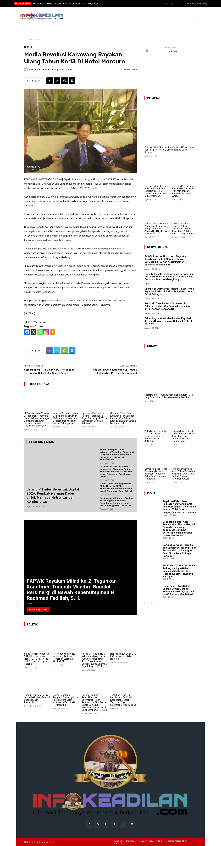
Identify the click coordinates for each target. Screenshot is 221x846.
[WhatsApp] (64, 80)
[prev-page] (146, 334)
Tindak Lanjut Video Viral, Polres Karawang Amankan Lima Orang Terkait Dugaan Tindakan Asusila (183, 474)
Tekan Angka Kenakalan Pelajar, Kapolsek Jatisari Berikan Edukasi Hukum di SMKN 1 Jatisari (168, 321)
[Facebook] (167, 3)
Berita (37, 39)
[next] (121, 3)
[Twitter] (177, 3)
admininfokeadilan (42, 69)
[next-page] (152, 334)
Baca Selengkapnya (38, 609)
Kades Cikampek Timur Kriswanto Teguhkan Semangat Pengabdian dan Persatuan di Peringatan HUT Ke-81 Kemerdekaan (117, 454)
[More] (52, 332)
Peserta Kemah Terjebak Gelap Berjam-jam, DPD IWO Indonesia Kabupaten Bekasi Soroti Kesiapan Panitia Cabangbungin (66, 418)
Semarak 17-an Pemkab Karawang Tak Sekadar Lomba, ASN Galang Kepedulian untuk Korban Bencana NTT (123, 418)
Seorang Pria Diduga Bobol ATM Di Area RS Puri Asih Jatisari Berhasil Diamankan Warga (183, 191)
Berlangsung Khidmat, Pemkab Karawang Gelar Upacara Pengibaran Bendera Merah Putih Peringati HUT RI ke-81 (116, 502)
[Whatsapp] (40, 332)
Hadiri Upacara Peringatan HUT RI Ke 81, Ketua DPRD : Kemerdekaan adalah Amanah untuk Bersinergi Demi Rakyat (117, 487)
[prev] (116, 3)
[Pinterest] (115, 824)
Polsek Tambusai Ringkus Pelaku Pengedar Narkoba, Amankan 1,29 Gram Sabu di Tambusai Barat (184, 228)
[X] (33, 332)
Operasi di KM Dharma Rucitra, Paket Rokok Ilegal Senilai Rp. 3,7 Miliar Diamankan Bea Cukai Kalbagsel (95, 418)
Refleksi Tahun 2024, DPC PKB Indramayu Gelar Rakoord (123, 656)
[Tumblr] (123, 824)
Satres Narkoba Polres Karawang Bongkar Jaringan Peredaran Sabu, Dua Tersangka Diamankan (155, 474)
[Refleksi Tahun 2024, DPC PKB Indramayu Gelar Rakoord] (123, 641)
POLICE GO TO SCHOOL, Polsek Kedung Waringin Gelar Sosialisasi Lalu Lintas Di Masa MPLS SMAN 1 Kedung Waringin (180, 571)
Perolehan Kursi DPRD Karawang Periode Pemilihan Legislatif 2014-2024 (64, 657)
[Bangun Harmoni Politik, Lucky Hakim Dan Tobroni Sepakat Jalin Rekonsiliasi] (37, 682)
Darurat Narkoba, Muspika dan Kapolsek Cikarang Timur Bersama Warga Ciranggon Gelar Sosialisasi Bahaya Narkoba (179, 550)
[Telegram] (72, 80)
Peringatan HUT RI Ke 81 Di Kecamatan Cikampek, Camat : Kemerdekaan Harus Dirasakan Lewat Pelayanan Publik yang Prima (116, 471)
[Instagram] (172, 3)
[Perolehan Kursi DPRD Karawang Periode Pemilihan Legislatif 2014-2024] (66, 641)
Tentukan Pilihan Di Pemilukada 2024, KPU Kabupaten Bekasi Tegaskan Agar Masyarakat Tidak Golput (123, 700)
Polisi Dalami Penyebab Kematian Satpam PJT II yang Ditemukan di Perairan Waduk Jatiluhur (168, 396)
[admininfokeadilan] (26, 69)
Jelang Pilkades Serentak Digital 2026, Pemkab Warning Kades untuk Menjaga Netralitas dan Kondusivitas (53, 495)
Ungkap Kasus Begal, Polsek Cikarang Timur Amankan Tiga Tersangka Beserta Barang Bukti (183, 436)
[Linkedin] (106, 824)
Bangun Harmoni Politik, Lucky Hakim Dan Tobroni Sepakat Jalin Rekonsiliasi (37, 699)
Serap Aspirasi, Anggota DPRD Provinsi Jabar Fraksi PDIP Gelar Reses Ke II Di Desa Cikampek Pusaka (36, 658)
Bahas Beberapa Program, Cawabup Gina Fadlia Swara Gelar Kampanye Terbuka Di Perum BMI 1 (65, 700)
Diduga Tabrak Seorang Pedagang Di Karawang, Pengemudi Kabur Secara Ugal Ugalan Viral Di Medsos (156, 228)
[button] (199, 22)
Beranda (28, 39)
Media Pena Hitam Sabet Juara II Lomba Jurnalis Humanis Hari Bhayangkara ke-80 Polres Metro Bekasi (178, 590)
